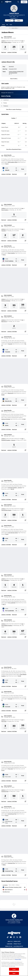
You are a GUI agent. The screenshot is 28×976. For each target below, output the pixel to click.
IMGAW (7, 170)
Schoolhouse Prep (12, 813)
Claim (9, 20)
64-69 (2, 394)
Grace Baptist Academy (6, 625)
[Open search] (18, 2)
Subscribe (9, 944)
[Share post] (25, 52)
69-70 (12, 489)
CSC (6, 540)
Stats (11, 24)
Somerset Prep (4, 791)
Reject (14, 973)
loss (22, 40)
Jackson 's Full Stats (12, 52)
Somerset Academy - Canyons (8, 440)
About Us (10, 941)
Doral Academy (4, 210)
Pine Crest (3, 721)
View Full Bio (13, 78)
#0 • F (14, 18)
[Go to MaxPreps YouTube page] (11, 937)
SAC (6, 495)
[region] (14, 962)
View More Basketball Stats (13, 149)
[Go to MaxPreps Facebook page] (20, 937)
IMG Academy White (6, 42)
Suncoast (10, 698)
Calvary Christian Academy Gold (14, 917)
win (22, 508)
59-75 (6, 164)
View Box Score (6, 892)
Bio (7, 24)
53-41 (6, 534)
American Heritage (5, 300)
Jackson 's (3, 40)
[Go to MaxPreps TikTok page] (8, 937)
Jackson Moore (14, 13)
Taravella (3, 230)
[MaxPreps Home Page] (9, 28)
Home (3, 24)
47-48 (23, 419)
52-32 (2, 770)
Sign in (24, 2)
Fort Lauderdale (5, 580)
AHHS (6, 425)
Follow (18, 20)
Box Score (3, 52)
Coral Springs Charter (6, 510)
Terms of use (8, 946)
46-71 (4, 604)
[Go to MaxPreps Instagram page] (14, 937)
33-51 (4, 254)
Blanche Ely (4, 321)
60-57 (6, 815)
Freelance (5, 106)
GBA (5, 682)
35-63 (19, 676)
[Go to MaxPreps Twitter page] (17, 937)
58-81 (4, 864)
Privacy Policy (17, 944)
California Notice (18, 946)
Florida (5, 103)
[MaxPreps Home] (8, 2)
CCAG (5, 168)
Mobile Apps (17, 941)
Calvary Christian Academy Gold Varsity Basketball (16, 72)
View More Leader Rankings (13, 109)
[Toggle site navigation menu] (2, 2)
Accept (14, 969)
